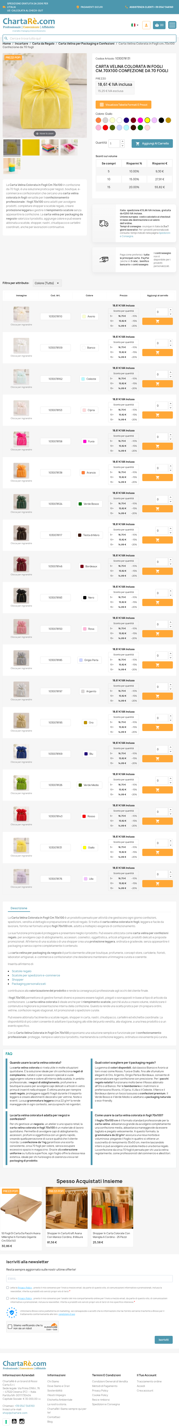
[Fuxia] (141, 123)
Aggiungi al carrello (152, 143)
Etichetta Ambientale (59, 1399)
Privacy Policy (25, 1287)
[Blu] (127, 123)
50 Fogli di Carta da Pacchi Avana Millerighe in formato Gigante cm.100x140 (21, 1237)
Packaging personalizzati (29, 984)
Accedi (141, 1386)
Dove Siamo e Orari (58, 1386)
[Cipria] (148, 130)
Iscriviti (164, 1340)
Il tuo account (146, 1375)
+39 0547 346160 (163, 7)
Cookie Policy (100, 1395)
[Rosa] (99, 130)
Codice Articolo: (105, 58)
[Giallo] (148, 123)
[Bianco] (120, 123)
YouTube (14, 1421)
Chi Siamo (53, 1381)
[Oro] (169, 123)
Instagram (21, 1421)
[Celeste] (127, 130)
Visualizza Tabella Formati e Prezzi (123, 105)
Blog (50, 1421)
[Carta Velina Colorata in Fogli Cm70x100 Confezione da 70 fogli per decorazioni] (50, 148)
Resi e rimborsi (101, 1399)
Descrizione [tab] (19, 908)
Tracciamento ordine (149, 1381)
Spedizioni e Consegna (106, 1404)
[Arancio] (99, 123)
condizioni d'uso (67, 1314)
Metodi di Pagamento (104, 1386)
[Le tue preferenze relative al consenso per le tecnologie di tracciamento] (6, 1422)
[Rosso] (106, 130)
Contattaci (53, 1417)
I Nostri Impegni (56, 1395)
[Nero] (162, 123)
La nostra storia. (57, 1404)
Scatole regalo (21, 971)
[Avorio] (113, 123)
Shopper (18, 979)
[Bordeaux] (134, 123)
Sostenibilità (54, 1390)
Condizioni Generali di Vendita (110, 1381)
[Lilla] (155, 123)
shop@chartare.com (15, 1412)
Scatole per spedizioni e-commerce (36, 975)
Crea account (145, 1390)
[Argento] (106, 123)
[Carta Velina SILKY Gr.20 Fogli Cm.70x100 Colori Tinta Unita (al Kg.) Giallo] (31, 148)
